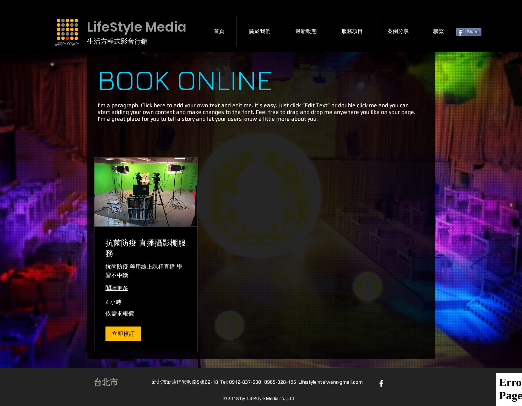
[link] (145, 248)
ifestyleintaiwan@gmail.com (332, 382)
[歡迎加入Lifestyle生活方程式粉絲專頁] (381, 383)
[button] (123, 334)
